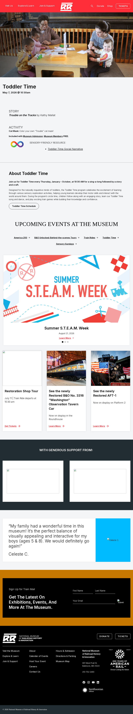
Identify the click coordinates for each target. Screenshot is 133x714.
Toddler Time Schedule (24, 206)
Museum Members (53, 136)
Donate (100, 6)
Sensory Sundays (65, 244)
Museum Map (62, 661)
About (32, 651)
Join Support (47, 5)
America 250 (20, 237)
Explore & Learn (11, 656)
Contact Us (34, 671)
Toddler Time (109, 237)
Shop (110, 6)
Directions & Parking (66, 656)
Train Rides (89, 237)
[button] (62, 342)
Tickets (123, 6)
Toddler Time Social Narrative (65, 149)
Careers (33, 666)
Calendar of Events (38, 656)
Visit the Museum (11, 651)
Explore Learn (26, 5)
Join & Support (10, 661)
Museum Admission (33, 136)
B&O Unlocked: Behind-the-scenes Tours (55, 237)
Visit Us (9, 5)
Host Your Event (37, 661)
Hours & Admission (65, 651)
